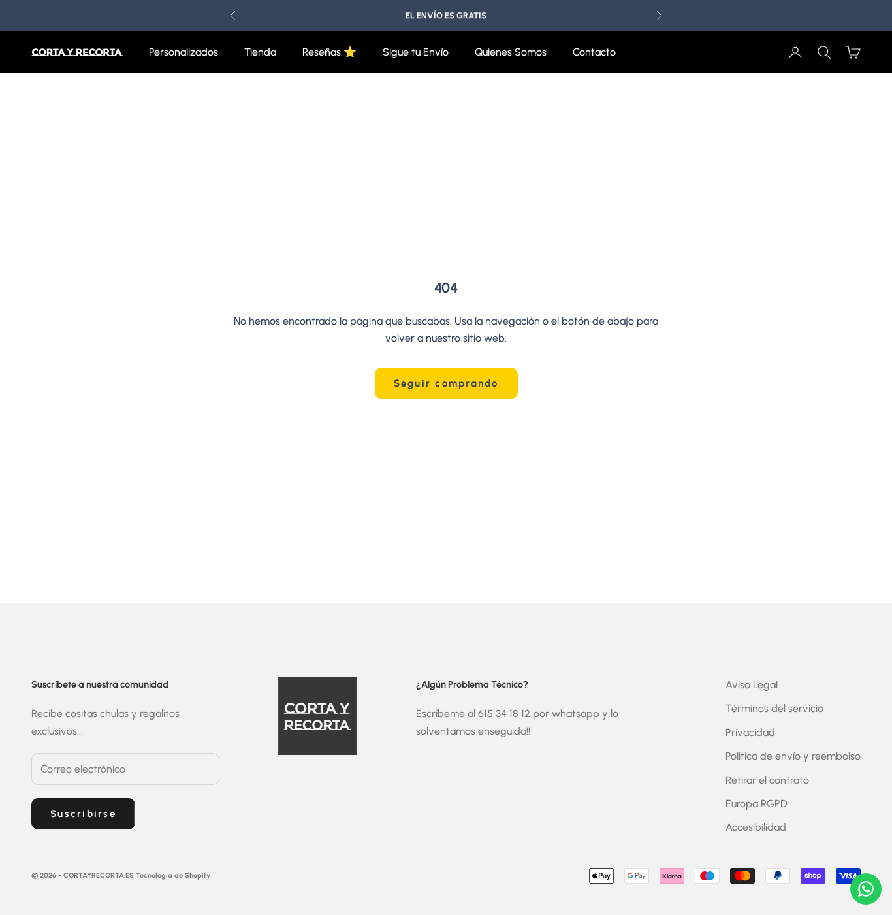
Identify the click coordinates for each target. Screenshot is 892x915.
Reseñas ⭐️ (329, 52)
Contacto (594, 52)
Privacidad (750, 732)
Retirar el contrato (767, 780)
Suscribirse (83, 814)
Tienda (260, 52)
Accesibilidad (755, 827)
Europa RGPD (756, 803)
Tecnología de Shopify (173, 875)
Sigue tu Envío (416, 52)
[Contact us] (866, 889)
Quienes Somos (511, 52)
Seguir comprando (446, 383)
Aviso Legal (751, 685)
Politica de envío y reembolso (793, 756)
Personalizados (183, 52)
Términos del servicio (774, 708)
